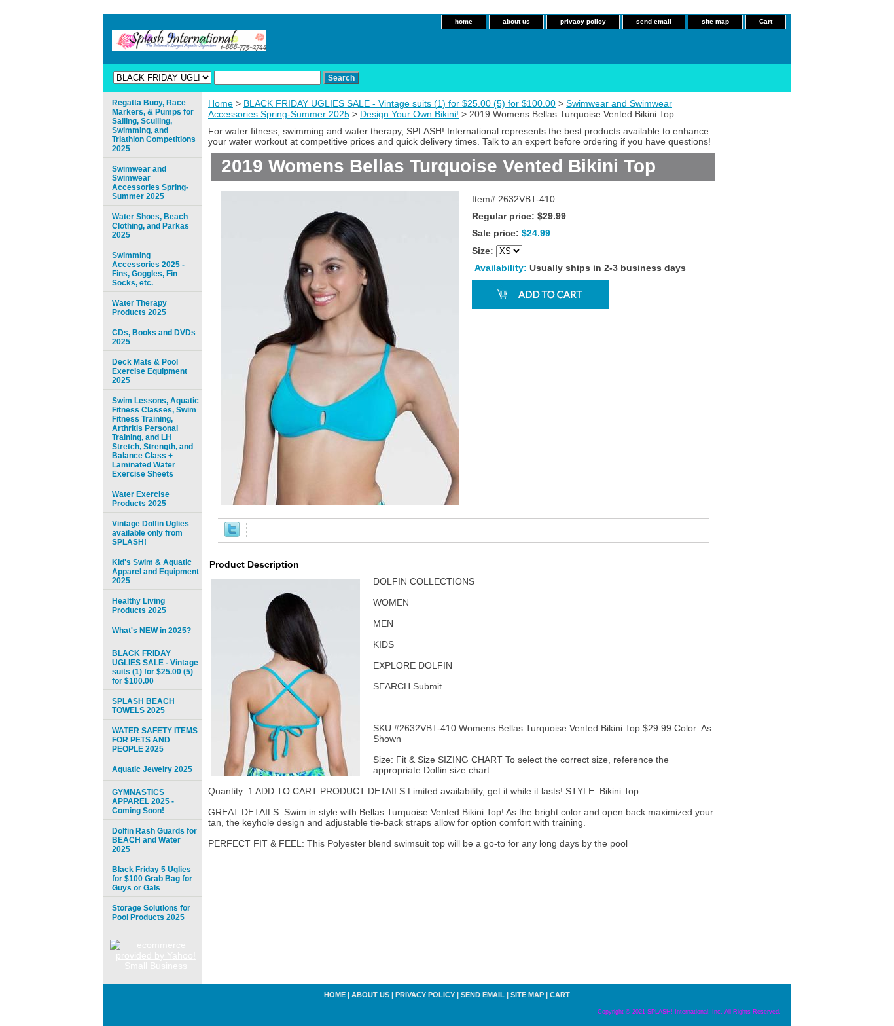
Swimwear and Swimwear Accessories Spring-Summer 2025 (150, 182)
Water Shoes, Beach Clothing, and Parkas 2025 (150, 226)
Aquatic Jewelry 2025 (152, 769)
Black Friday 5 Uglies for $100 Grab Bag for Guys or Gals (152, 878)
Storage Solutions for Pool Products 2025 (151, 913)
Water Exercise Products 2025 (141, 499)
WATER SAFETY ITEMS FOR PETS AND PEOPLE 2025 (155, 740)
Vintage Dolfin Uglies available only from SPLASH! (150, 533)
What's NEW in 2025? (151, 630)
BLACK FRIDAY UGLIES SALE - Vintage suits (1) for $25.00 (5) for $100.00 (399, 103)
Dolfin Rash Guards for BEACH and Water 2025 (154, 840)
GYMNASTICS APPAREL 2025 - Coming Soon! (143, 801)
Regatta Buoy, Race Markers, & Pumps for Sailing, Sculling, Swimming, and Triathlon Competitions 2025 (154, 125)
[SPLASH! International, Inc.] (267, 44)
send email (653, 21)
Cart (765, 21)
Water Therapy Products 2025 (139, 308)
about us (516, 21)
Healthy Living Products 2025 (139, 605)
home (464, 21)
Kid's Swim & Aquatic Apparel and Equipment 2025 (155, 571)
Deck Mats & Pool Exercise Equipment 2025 (149, 371)
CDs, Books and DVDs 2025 (154, 337)
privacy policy (583, 21)
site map (715, 21)
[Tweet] (232, 533)
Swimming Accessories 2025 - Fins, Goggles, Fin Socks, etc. (148, 269)
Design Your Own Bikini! (409, 114)
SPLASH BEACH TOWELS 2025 (143, 706)
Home (220, 103)
